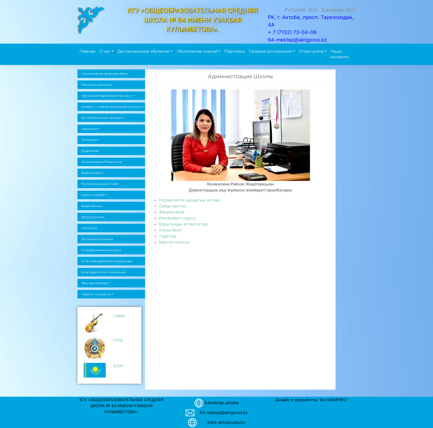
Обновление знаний (197, 51)
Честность (89, 228)
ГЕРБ (118, 340)
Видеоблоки (91, 206)
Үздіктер (167, 236)
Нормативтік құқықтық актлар (189, 199)
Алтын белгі (170, 230)
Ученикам (89, 129)
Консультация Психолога (101, 162)
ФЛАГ (118, 365)
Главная (87, 51)
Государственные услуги (101, 250)
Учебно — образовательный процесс (111, 107)
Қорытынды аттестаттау (183, 224)
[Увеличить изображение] (303, 95)
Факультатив (171, 212)
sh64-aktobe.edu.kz (223, 422)
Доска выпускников (97, 239)
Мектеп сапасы (174, 242)
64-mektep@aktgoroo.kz (224, 412)
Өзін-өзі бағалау (94, 283)
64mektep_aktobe (221, 402)
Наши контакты (339, 54)
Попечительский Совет (99, 184)
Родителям (90, 151)
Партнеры (234, 51)
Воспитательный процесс (102, 118)
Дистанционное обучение (144, 51)
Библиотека (91, 173)
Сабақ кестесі (173, 205)
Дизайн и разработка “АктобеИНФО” (311, 399)
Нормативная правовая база (104, 73)
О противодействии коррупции (106, 261)
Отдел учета (311, 51)
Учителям (89, 140)
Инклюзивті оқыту (177, 218)
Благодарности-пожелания (103, 272)
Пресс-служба (92, 195)
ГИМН (119, 315)
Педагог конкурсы (96, 294)
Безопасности (92, 217)
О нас (105, 51)
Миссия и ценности (97, 84)
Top (421, 416)
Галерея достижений (270, 51)
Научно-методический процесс (106, 95)
